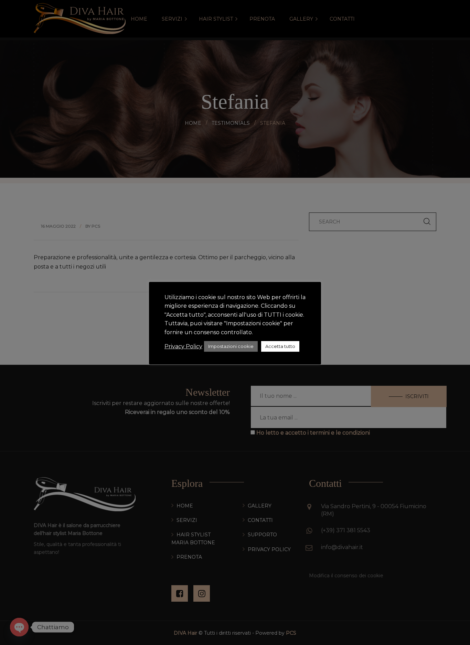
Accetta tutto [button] (280, 346)
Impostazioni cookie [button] (231, 346)
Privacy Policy (183, 346)
